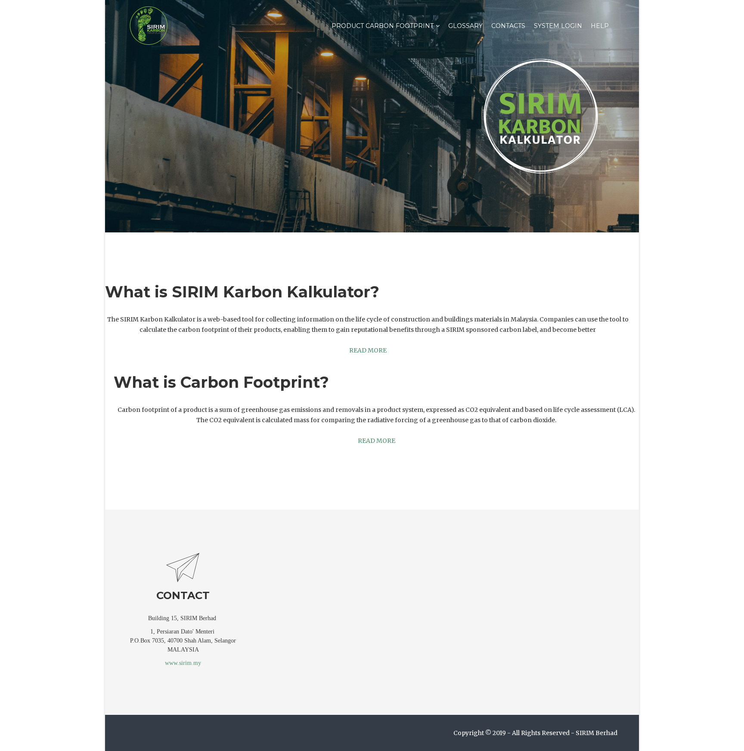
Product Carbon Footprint (383, 26)
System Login (558, 26)
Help (600, 26)
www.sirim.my (183, 663)
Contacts (508, 26)
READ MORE (368, 350)
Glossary (465, 26)
